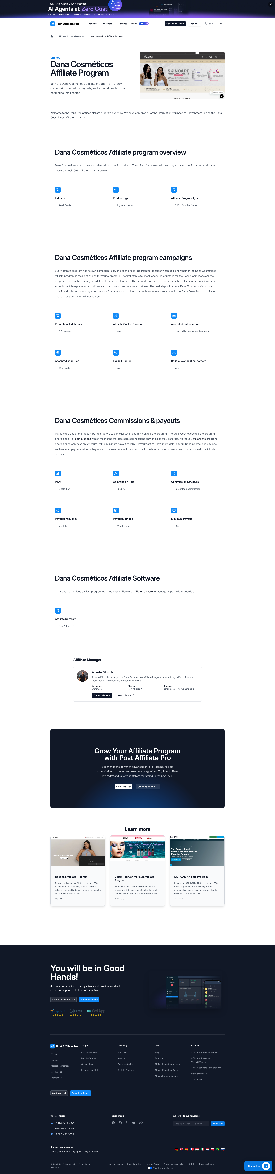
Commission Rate (123, 481)
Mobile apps (56, 1072)
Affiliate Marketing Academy (168, 1064)
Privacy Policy (152, 1164)
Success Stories (125, 1064)
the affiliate (199, 438)
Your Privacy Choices (163, 1168)
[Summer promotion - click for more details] (137, 9)
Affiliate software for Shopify (204, 1052)
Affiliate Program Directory (71, 36)
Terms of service (115, 1164)
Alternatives (56, 1077)
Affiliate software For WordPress (206, 1067)
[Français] (192, 1149)
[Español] (186, 1149)
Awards (121, 1058)
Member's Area (88, 1058)
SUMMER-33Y (90, 14)
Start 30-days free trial (63, 999)
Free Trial (194, 23)
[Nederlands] (207, 1149)
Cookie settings (206, 1164)
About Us (122, 1052)
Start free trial (59, 1093)
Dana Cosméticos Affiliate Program (106, 36)
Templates (159, 1058)
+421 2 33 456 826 (64, 1122)
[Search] (159, 23)
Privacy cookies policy (174, 1164)
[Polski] (212, 1149)
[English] (181, 1149)
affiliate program (96, 83)
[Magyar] (197, 1149)
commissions (83, 438)
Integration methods (59, 1066)
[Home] (51, 36)
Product (92, 23)
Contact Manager (102, 695)
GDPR (192, 1164)
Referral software (199, 1073)
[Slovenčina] (223, 1149)
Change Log (87, 1064)
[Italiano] (202, 1149)
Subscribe (218, 1123)
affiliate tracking (153, 766)
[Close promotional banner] (270, 4)
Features (54, 1060)
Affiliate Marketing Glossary (167, 1070)
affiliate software (143, 591)
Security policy (134, 1164)
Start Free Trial (123, 786)
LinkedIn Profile (123, 695)
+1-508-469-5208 (64, 1134)
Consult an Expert (175, 23)
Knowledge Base (89, 1052)
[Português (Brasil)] (217, 1149)
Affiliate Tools (197, 1079)
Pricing (53, 1054)
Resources (107, 23)
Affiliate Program (126, 1070)
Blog (157, 1052)
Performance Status (90, 1070)
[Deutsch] (176, 1149)
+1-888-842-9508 (64, 1128)
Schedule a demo (146, 786)
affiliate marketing (142, 775)
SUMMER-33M (63, 14)
